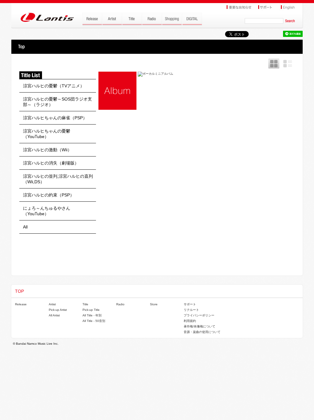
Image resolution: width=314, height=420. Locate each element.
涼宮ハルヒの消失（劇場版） (51, 162)
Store (154, 304)
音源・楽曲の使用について (202, 332)
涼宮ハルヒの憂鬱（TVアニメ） (53, 85)
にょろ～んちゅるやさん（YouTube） (46, 211)
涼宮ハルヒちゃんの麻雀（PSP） (55, 117)
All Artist (54, 315)
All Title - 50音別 (93, 321)
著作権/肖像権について (199, 326)
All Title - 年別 (91, 315)
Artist (52, 304)
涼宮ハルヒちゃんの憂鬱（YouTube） (46, 134)
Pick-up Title (91, 309)
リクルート (191, 309)
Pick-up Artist (58, 309)
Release (21, 304)
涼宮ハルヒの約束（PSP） (48, 194)
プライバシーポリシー (199, 315)
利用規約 (190, 321)
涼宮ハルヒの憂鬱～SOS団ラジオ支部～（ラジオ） (57, 102)
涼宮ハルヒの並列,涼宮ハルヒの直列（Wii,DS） (58, 179)
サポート (190, 304)
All (25, 226)
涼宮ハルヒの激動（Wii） (47, 149)
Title (85, 304)
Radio (120, 304)
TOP (21, 47)
